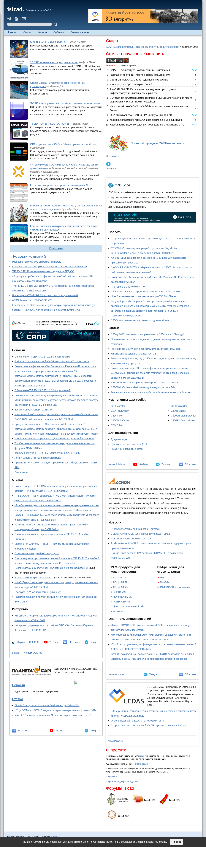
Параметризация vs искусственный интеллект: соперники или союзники (55, 596)
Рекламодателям (80, 32)
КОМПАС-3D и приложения (174, 587)
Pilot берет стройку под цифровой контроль (36, 261)
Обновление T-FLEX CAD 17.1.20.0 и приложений (42, 390)
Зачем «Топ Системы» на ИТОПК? (33, 409)
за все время (128, 65)
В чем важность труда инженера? (33, 577)
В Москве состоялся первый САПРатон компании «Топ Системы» (51, 361)
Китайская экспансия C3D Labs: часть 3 (133, 353)
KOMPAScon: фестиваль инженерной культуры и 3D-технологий (142, 46)
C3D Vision (117, 415)
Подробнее (111, 776)
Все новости (21, 472)
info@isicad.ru (141, 764)
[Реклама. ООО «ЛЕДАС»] (143, 16)
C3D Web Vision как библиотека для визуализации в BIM (143, 387)
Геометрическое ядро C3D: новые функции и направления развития (149, 368)
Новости (11, 32)
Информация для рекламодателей (122, 781)
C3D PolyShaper (120, 410)
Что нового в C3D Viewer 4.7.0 (127, 286)
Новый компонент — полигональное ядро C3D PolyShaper (143, 296)
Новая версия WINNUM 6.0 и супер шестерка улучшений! (45, 295)
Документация (119, 439)
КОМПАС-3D (120, 577)
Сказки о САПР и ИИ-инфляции (48, 41)
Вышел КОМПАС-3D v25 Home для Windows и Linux (140, 533)
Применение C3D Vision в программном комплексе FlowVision (146, 348)
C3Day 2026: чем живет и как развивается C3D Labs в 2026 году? (147, 334)
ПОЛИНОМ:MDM (122, 596)
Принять (177, 841)
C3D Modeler (118, 406)
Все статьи (20, 601)
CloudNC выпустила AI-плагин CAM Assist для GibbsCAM (46, 705)
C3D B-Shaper (179, 410)
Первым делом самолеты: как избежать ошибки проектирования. (51, 568)
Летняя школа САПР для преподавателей (38, 457)
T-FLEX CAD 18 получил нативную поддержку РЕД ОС (43, 271)
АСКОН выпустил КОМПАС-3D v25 (32, 300)
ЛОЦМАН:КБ (120, 587)
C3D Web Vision (120, 420)
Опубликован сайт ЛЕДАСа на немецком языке (137, 720)
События (58, 32)
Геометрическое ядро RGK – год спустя (36, 553)
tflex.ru (15, 652)
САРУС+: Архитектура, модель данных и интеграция (140, 70)
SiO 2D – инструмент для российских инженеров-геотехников (65, 103)
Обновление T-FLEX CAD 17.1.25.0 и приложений (42, 356)
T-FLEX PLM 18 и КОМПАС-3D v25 (49, 123)
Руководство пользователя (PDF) (130, 444)
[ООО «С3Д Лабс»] (152, 217)
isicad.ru (143, 756)
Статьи (27, 32)
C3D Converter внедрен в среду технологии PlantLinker (142, 253)
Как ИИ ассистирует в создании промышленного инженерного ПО (147, 124)
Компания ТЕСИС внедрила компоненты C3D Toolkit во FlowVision (49, 266)
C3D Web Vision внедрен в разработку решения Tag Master (144, 248)
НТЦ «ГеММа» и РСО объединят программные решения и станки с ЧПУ (55, 710)
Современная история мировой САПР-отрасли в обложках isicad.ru (149, 725)
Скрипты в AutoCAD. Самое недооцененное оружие (139, 79)
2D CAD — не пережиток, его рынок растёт (54, 62)
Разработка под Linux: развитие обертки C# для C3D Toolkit (144, 382)
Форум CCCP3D (33, 652)
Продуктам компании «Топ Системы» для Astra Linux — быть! (49, 424)
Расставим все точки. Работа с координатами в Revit (140, 74)
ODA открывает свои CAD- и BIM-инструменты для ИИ (61, 144)
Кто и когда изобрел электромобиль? (131, 84)
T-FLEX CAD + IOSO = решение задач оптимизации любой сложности (54, 438)
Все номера (112, 156)
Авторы (42, 32)
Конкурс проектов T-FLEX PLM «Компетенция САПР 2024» (47, 453)
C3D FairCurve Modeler (183, 420)
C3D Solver (117, 425)
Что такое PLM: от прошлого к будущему (37, 592)
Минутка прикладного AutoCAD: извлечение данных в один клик (146, 119)
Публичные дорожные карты (127, 449)
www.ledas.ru (115, 741)
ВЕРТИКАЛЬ (120, 592)
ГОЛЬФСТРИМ (121, 601)
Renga (162, 577)
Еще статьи (56, 248)
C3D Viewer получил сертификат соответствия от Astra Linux (145, 291)
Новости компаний (29, 256)
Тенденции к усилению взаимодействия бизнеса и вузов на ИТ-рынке (150, 392)
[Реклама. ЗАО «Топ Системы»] (56, 335)
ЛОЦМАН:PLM (121, 582)
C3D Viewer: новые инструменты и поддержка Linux (140, 320)
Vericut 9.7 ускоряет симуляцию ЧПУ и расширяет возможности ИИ (52, 715)
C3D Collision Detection (183, 415)
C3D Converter (179, 406)
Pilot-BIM (164, 582)
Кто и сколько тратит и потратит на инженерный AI (59, 185)
